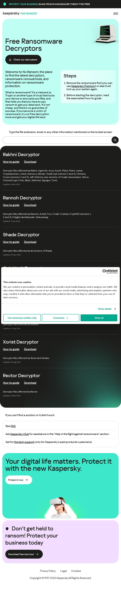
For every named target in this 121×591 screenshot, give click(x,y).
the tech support (24, 441)
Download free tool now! (21, 554)
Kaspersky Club (19, 434)
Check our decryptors (25, 59)
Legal (63, 570)
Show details (105, 309)
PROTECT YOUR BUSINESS (23, 4)
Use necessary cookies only (22, 318)
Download (30, 161)
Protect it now (15, 480)
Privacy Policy (48, 570)
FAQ (13, 426)
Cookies (76, 570)
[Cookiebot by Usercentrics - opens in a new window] (105, 271)
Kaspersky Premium (83, 86)
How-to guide (11, 161)
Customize (58, 318)
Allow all (99, 318)
